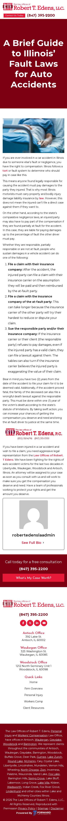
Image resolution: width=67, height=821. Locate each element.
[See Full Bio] (43, 542)
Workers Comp (33, 701)
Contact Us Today (14, 15)
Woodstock (10, 744)
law (41, 198)
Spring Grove (36, 778)
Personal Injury (33, 695)
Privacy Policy (26, 808)
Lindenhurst (13, 791)
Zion (43, 769)
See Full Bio (31, 543)
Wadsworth (14, 787)
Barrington (30, 744)
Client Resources (33, 708)
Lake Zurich (54, 757)
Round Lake (15, 761)
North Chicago (30, 769)
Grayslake (55, 739)
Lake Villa (43, 782)
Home (33, 682)
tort (5, 170)
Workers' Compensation (33, 735)
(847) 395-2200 (41, 16)
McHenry (30, 761)
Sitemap (43, 808)
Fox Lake (54, 774)
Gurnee (41, 757)
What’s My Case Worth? (33, 578)
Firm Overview (33, 688)
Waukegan (41, 739)
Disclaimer (57, 808)
